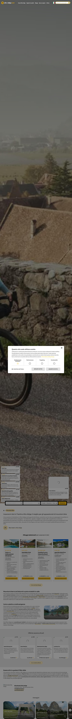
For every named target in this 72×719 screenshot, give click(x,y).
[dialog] (36, 359)
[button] (18, 369)
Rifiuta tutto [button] (38, 369)
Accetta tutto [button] (53, 369)
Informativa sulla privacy (47, 356)
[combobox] (61, 347)
